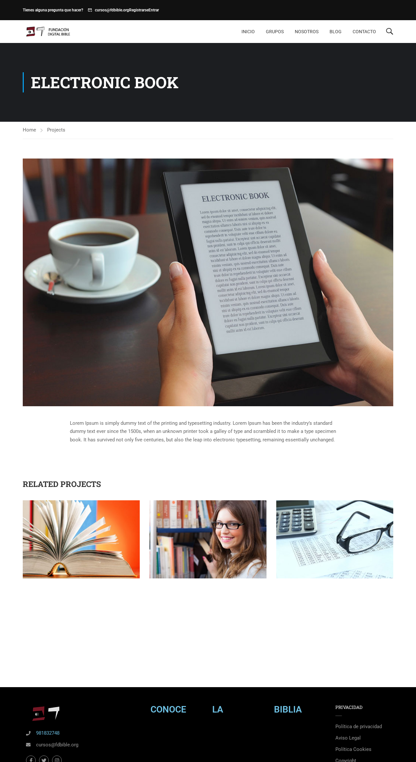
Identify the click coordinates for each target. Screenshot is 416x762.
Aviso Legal (348, 738)
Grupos (275, 31)
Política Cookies (353, 749)
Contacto (364, 31)
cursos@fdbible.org (112, 10)
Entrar (154, 10)
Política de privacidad (358, 726)
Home (29, 130)
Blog (336, 31)
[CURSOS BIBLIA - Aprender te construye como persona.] (47, 31)
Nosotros (306, 31)
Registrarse (139, 10)
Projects (56, 130)
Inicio (248, 31)
